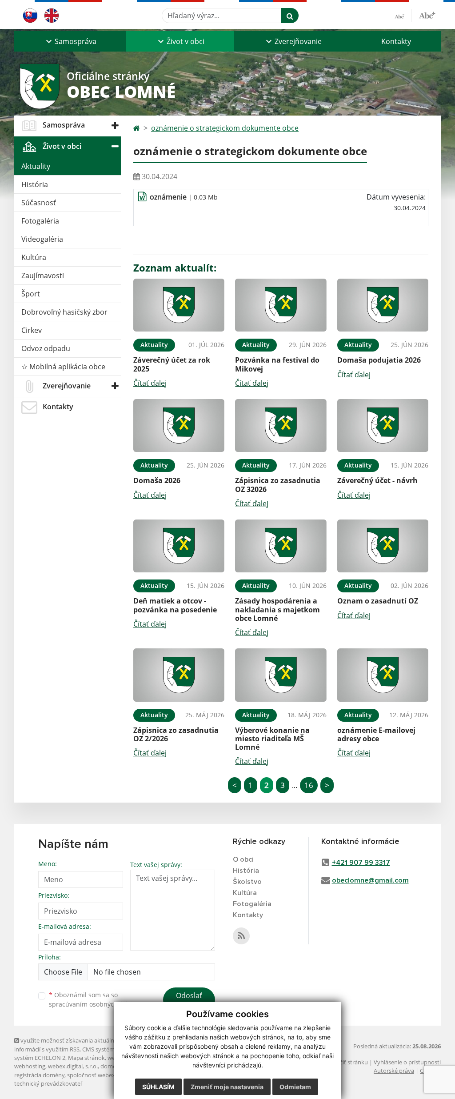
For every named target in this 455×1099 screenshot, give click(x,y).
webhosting (29, 1066)
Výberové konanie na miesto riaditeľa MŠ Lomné (272, 738)
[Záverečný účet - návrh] (382, 425)
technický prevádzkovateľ (48, 1083)
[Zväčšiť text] (427, 14)
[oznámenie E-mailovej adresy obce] (382, 675)
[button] (70, 41)
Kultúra (33, 257)
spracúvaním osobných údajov (94, 1004)
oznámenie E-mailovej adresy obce (376, 734)
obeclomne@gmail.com (370, 880)
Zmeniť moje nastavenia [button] (227, 1087)
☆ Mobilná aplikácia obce (63, 367)
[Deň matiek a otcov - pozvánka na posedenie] (178, 546)
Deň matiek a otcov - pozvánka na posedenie (175, 605)
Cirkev (31, 330)
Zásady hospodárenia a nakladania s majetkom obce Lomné (277, 609)
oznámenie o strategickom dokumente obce (225, 128)
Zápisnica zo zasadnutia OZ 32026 (277, 485)
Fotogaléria (40, 221)
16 (308, 785)
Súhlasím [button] (158, 1087)
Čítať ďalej (150, 383)
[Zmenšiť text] (403, 15)
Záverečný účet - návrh (377, 480)
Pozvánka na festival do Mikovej (277, 364)
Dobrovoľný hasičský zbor (64, 312)
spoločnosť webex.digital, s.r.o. (107, 1075)
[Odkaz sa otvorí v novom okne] (241, 935)
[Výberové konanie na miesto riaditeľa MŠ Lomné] (280, 675)
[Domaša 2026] (178, 425)
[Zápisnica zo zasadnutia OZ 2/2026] (178, 675)
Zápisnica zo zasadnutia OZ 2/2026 (176, 734)
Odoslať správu (189, 1001)
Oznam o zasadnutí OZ (377, 601)
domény (111, 1066)
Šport (30, 294)
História (34, 184)
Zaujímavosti (42, 275)
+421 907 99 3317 (361, 862)
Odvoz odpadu (45, 348)
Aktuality (35, 166)
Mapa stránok (86, 1058)
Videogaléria (42, 239)
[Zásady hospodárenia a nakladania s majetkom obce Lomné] (280, 546)
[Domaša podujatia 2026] (382, 305)
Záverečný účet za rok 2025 (171, 364)
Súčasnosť (38, 203)
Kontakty (396, 41)
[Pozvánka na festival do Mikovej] (280, 305)
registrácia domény (39, 1075)
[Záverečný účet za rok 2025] (178, 305)
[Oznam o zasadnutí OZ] (382, 546)
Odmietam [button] (295, 1087)
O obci (243, 859)
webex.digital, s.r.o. (73, 1066)
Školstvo (247, 881)
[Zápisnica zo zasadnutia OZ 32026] (280, 425)
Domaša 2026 (156, 480)
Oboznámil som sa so (94, 999)
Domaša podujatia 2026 (379, 360)
